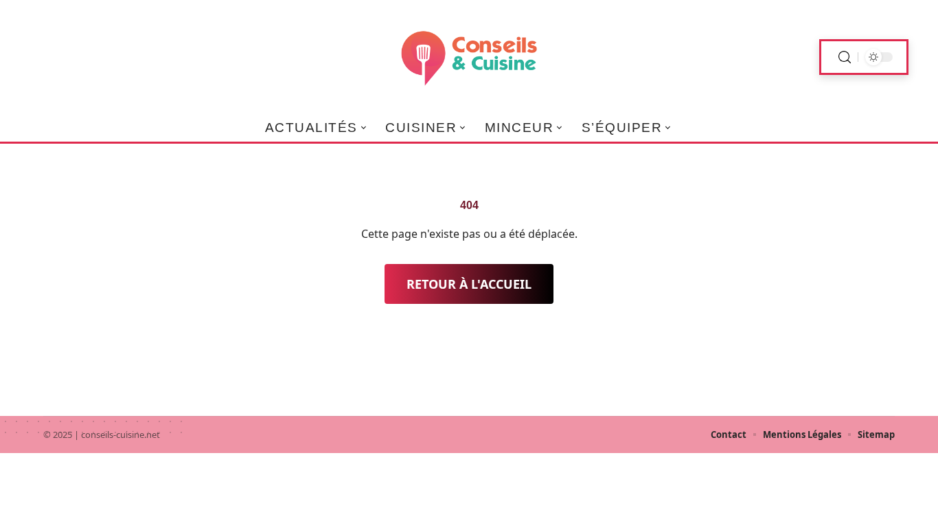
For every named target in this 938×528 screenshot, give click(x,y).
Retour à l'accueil (469, 284)
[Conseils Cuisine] (469, 57)
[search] (844, 57)
